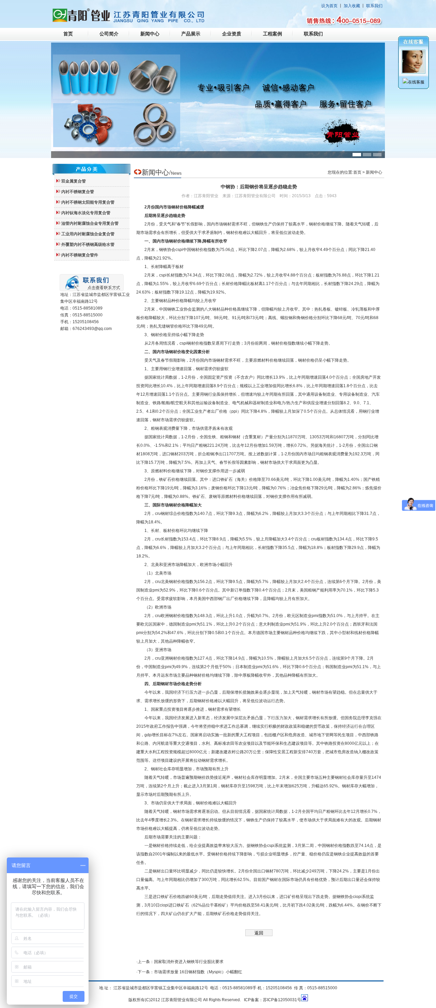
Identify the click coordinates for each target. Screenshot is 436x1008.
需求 (235, 224)
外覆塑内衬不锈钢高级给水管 (87, 244)
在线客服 (416, 82)
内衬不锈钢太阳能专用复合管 (87, 202)
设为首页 (329, 5)
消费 (171, 428)
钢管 (170, 326)
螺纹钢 (286, 317)
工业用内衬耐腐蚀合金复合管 (87, 234)
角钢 (301, 317)
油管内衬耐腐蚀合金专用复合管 (90, 223)
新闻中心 (149, 33)
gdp (148, 735)
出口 (369, 445)
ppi (234, 411)
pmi (156, 590)
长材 (155, 266)
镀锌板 (341, 309)
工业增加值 (266, 385)
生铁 (212, 437)
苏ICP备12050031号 (282, 999)
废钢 (215, 488)
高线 (272, 317)
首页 (68, 33)
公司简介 (109, 33)
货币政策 (321, 726)
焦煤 (373, 488)
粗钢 (155, 428)
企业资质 (231, 33)
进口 (166, 454)
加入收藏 (352, 5)
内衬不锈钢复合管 (77, 191)
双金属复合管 (73, 181)
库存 (171, 769)
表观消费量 (338, 454)
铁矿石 (165, 479)
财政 (285, 726)
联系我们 (374, 5)
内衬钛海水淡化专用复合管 (85, 212)
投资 (228, 377)
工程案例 (272, 33)
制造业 (329, 394)
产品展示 (190, 33)
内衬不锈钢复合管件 (79, 255)
